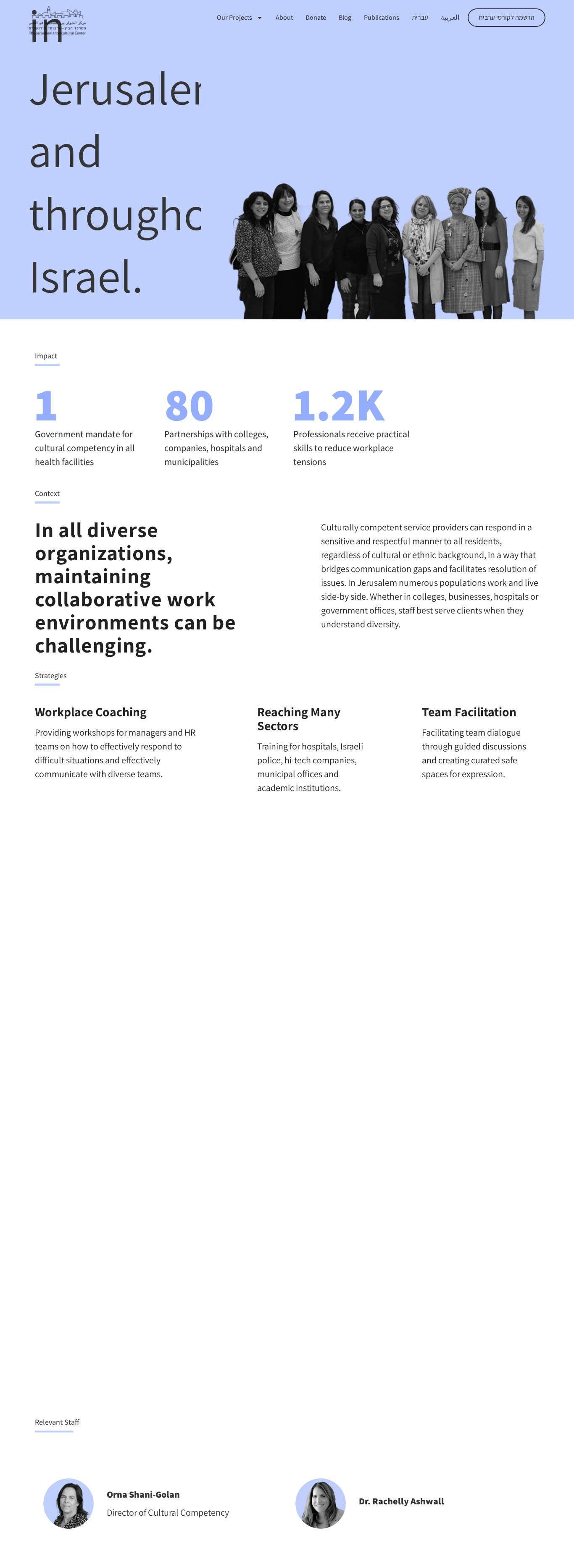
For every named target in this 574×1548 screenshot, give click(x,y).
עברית (420, 17)
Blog (345, 17)
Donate (315, 17)
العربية (450, 17)
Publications (381, 17)
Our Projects (234, 17)
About (284, 17)
